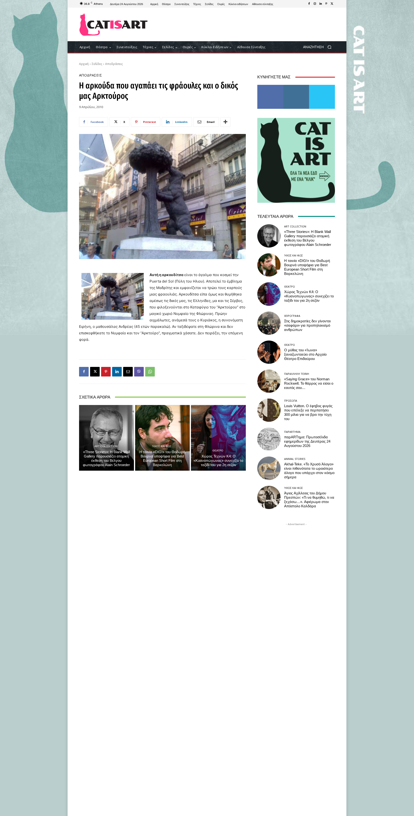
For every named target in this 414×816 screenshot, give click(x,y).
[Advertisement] (246, 24)
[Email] (128, 371)
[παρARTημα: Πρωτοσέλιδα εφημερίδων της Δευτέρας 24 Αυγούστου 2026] (269, 439)
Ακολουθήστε (296, 86)
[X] (332, 4)
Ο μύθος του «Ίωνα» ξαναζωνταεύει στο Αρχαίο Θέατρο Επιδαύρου (305, 354)
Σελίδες (97, 64)
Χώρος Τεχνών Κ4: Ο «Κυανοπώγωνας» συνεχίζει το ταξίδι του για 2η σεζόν (218, 460)
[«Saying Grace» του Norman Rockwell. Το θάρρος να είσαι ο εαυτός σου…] (269, 381)
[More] (225, 122)
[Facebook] (309, 4)
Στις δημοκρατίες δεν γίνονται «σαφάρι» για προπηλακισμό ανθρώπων (307, 325)
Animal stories (294, 458)
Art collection (105, 446)
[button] (319, 47)
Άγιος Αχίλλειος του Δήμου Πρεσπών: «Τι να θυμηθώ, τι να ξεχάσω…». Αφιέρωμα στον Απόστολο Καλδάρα (309, 499)
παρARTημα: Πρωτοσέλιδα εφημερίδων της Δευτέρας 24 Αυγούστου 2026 (307, 441)
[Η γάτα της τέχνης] (113, 24)
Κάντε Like (270, 86)
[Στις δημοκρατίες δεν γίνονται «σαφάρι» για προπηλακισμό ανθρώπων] (269, 323)
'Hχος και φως (161, 446)
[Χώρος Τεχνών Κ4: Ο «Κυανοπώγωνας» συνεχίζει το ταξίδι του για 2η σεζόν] (218, 438)
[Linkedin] (320, 4)
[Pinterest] (326, 4)
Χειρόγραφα (292, 315)
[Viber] (139, 371)
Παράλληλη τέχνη (296, 373)
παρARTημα (292, 431)
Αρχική (84, 64)
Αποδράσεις (114, 64)
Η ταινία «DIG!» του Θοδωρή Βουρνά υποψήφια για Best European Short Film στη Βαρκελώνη (162, 458)
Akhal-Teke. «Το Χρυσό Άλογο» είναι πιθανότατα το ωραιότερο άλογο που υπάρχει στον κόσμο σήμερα (309, 470)
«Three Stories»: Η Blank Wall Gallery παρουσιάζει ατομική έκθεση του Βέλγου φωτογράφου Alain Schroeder (106, 458)
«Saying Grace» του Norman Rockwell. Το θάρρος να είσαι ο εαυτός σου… (308, 383)
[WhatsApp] (150, 371)
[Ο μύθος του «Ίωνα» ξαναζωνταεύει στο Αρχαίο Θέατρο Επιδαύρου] (269, 352)
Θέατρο (218, 450)
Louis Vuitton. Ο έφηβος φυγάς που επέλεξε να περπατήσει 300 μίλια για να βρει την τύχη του (308, 412)
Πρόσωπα (290, 400)
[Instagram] (315, 4)
